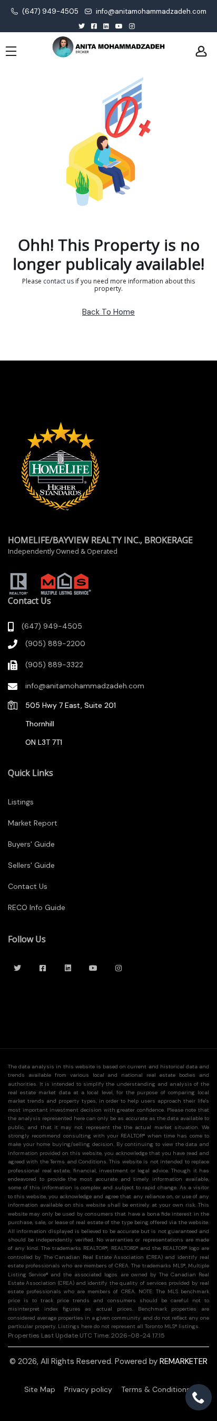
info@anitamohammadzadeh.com (150, 11)
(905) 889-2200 (55, 643)
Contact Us (27, 886)
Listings (21, 802)
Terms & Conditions (155, 1389)
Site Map (39, 1389)
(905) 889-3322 (54, 664)
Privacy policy (88, 1389)
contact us (58, 281)
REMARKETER (184, 1361)
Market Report (32, 823)
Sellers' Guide (31, 865)
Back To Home (108, 312)
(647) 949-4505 (49, 11)
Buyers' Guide (31, 844)
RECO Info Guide (36, 907)
